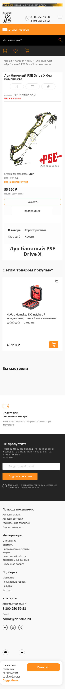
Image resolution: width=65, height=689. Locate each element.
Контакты (8, 544)
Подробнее (10, 680)
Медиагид (8, 577)
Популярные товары (14, 581)
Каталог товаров (18, 29)
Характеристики (35, 230)
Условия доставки (12, 518)
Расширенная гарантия (16, 522)
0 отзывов (29, 322)
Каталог (19, 60)
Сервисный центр (12, 527)
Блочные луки (43, 60)
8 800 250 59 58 (14, 608)
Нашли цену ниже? (13, 193)
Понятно (43, 667)
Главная (7, 60)
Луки (29, 60)
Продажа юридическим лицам (16, 550)
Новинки (7, 585)
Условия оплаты (11, 514)
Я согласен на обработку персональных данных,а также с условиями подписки (32, 486)
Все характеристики (16, 181)
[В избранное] (33, 86)
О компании (9, 540)
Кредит (29, 236)
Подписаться (17, 476)
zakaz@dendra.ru (16, 619)
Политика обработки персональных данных (15, 558)
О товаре (14, 230)
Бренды (7, 590)
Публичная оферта (13, 563)
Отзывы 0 (14, 236)
